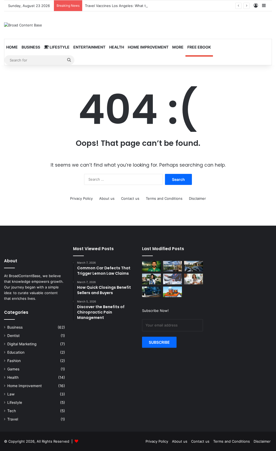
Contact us (130, 198)
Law (11, 394)
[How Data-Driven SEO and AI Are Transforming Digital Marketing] (151, 292)
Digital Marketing (21, 344)
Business (31, 47)
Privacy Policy (81, 198)
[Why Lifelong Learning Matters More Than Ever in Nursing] (151, 279)
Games (13, 369)
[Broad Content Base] (23, 25)
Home (12, 47)
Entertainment (89, 47)
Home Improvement (148, 47)
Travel (12, 419)
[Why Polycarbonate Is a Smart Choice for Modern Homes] (172, 266)
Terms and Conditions (164, 198)
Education (16, 352)
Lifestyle (59, 47)
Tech (11, 411)
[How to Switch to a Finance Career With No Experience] (172, 279)
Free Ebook (199, 47)
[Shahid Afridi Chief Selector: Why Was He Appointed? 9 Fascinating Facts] (151, 266)
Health (116, 47)
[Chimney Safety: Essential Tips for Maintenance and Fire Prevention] (172, 292)
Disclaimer (197, 198)
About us (107, 198)
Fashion (14, 361)
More (178, 47)
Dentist (13, 335)
